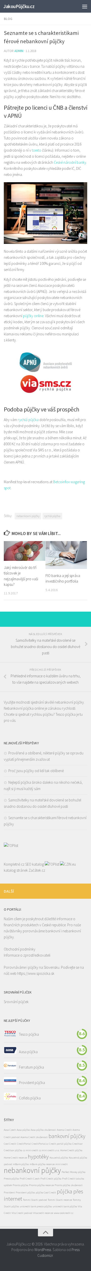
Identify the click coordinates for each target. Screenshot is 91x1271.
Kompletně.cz (14, 864)
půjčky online (33, 315)
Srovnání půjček (16, 1001)
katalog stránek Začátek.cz (24, 870)
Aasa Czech (10, 1129)
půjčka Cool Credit (46, 1192)
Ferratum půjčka (31, 1067)
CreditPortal (24, 1143)
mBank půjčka (21, 1164)
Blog (8, 18)
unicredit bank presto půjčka (36, 1206)
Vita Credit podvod (22, 1213)
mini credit (61, 1164)
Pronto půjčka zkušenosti (69, 1185)
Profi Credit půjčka (50, 1178)
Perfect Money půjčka (73, 1172)
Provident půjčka (32, 1082)
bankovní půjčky (67, 1136)
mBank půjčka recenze (42, 1164)
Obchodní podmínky (19, 949)
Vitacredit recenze (43, 1213)
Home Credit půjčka (71, 1150)
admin (18, 51)
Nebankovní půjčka (19, 708)
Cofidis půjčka (30, 1097)
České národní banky (70, 162)
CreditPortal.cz (40, 1143)
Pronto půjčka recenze (41, 1185)
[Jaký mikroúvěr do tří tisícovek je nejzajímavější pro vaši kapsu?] (24, 551)
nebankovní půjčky (27, 516)
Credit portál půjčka (60, 1143)
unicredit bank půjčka (65, 1206)
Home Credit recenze (15, 1157)
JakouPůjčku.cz (18, 6)
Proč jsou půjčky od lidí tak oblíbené (36, 770)
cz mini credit (30, 1150)
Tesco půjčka (66, 714)
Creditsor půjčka (13, 1150)
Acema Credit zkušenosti (34, 1137)
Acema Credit (64, 1129)
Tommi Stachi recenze (60, 1199)
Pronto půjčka (20, 1185)
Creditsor (77, 1143)
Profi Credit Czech (30, 1178)
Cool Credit (10, 1143)
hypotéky (38, 1156)
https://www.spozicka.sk (35, 973)
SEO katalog (34, 864)
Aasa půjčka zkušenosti (43, 1129)
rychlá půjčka (28, 419)
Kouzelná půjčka (59, 1157)
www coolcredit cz (63, 1213)
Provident (9, 1192)
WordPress (42, 1249)
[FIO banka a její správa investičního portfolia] (66, 555)
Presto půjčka (11, 1178)
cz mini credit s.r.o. (49, 1150)
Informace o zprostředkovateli (27, 955)
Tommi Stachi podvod (35, 1199)
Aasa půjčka (28, 1051)
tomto (36, 150)
